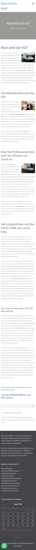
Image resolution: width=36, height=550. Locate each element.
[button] (4, 546)
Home (12, 28)
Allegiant (23, 543)
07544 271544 (16, 394)
